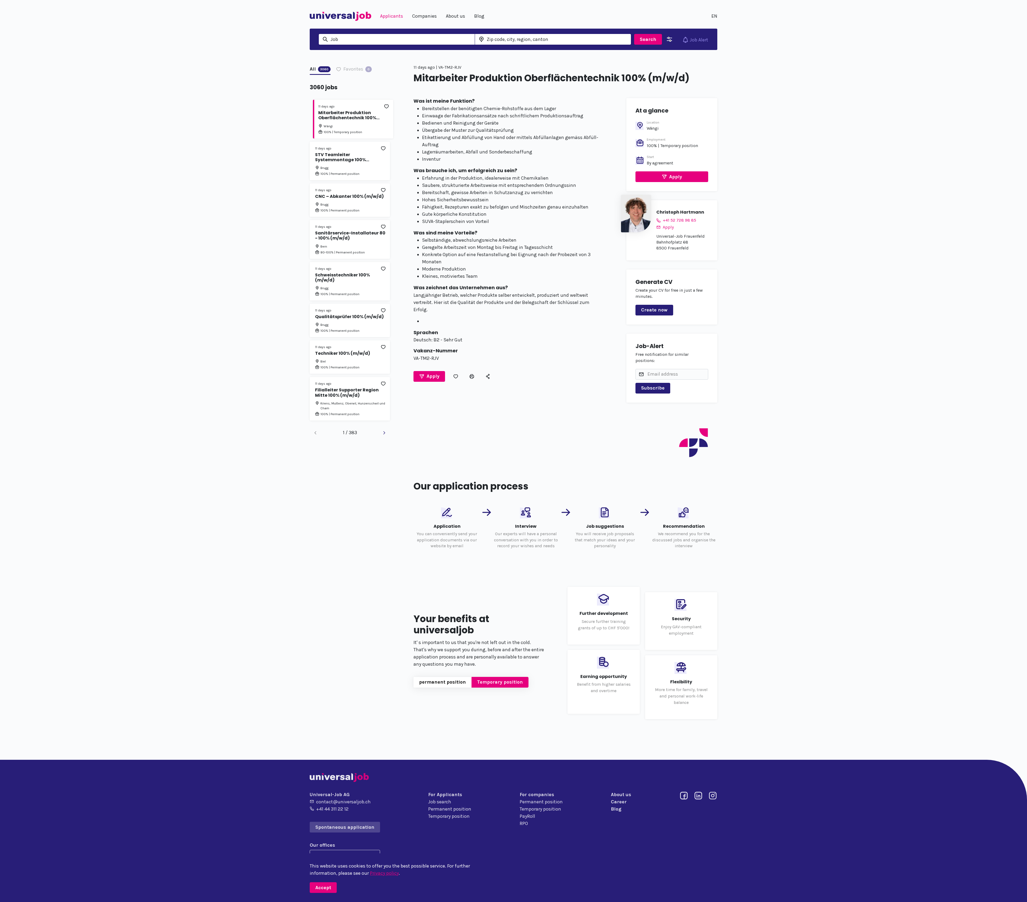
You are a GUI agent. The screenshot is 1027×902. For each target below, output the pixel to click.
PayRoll (527, 816)
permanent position (442, 682)
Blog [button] (479, 16)
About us (621, 794)
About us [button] (455, 16)
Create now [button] (654, 310)
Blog (616, 809)
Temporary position (500, 682)
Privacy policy (384, 873)
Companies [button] (424, 16)
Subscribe (653, 388)
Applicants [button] (391, 16)
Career (619, 802)
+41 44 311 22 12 (332, 809)
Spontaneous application (344, 827)
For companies (537, 794)
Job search (439, 802)
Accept (323, 888)
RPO (524, 823)
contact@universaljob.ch (343, 802)
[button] (429, 376)
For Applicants (445, 794)
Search (648, 39)
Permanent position (449, 809)
